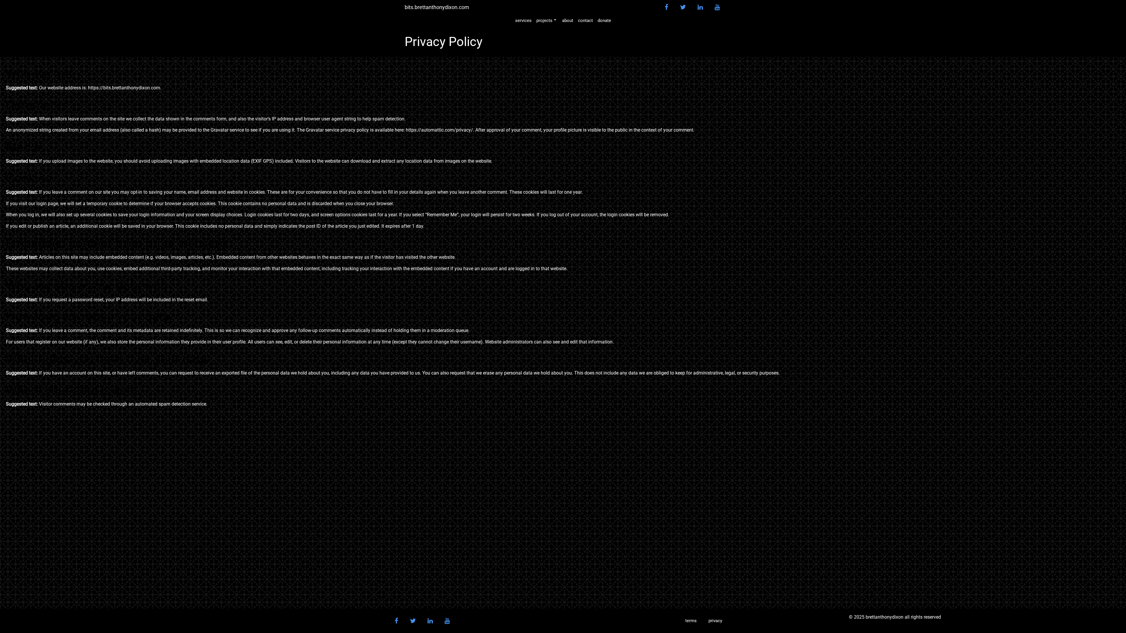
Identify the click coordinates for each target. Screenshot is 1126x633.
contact (585, 20)
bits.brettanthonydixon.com (437, 7)
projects (544, 20)
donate (604, 20)
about (567, 20)
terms (691, 620)
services (523, 20)
